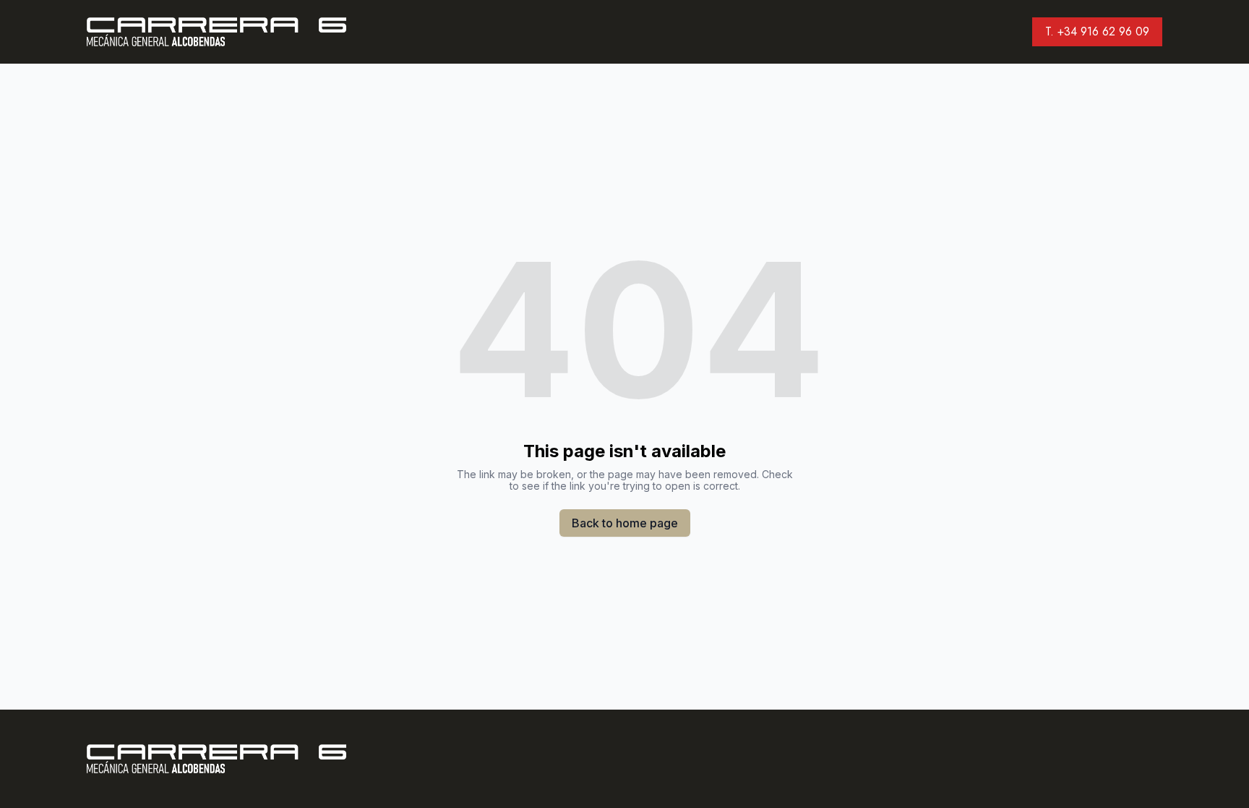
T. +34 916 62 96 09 (1097, 31)
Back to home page (625, 523)
